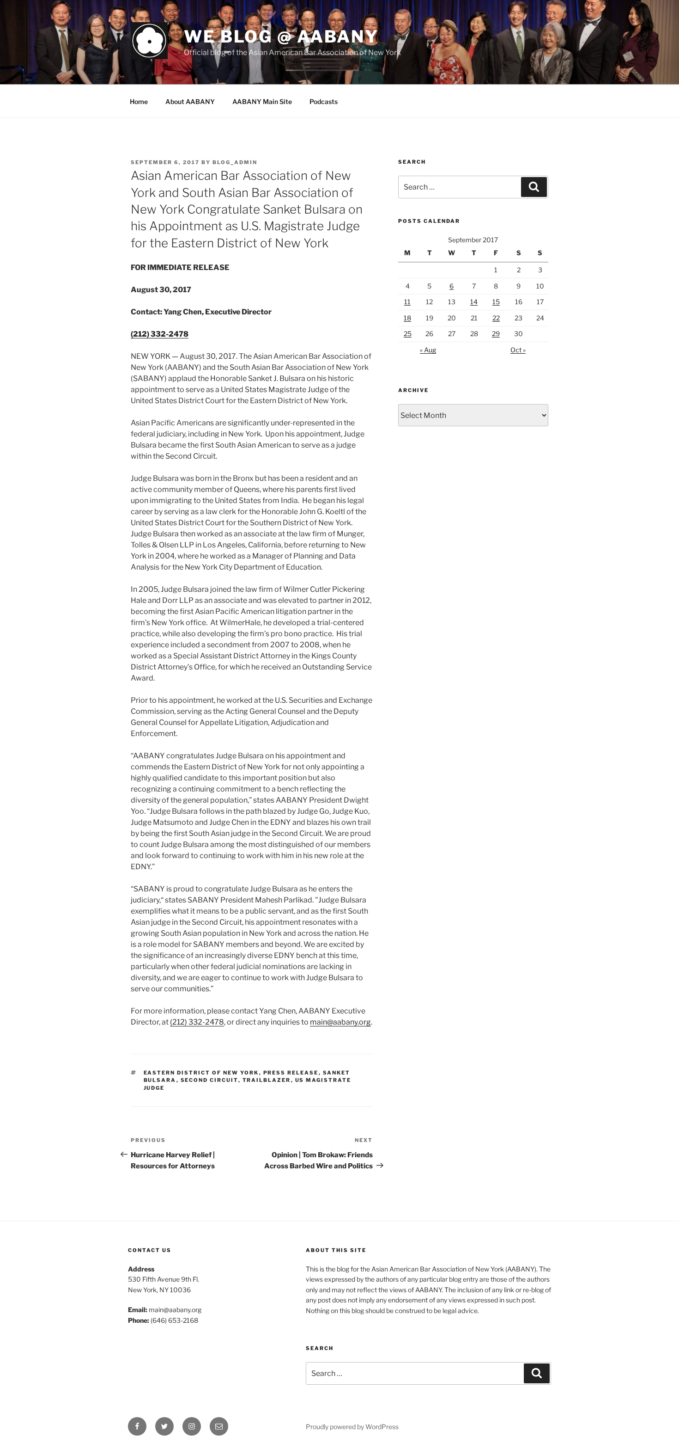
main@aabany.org (340, 1022)
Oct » (518, 350)
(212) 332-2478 (159, 334)
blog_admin (234, 162)
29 (496, 334)
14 (474, 302)
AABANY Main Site (262, 101)
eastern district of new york (201, 1072)
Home (139, 101)
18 (407, 318)
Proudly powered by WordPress (352, 1427)
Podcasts (323, 101)
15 (496, 302)
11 (407, 302)
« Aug (428, 350)
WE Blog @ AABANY (281, 36)
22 (496, 318)
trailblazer (266, 1080)
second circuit (209, 1080)
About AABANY (190, 101)
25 (408, 334)
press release (291, 1072)
